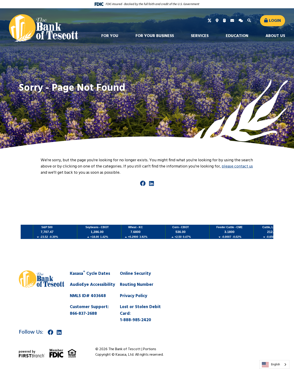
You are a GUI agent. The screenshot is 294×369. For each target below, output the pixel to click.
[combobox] (274, 364)
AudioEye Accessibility (92, 284)
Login (275, 20)
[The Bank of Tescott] (43, 28)
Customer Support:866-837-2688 (89, 310)
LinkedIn (151, 183)
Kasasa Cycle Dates (90, 273)
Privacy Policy (133, 295)
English (275, 364)
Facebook (143, 183)
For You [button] (109, 36)
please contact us (237, 166)
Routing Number (136, 284)
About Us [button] (275, 36)
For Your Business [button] (155, 36)
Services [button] (200, 36)
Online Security (135, 273)
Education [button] (237, 36)
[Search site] (249, 21)
